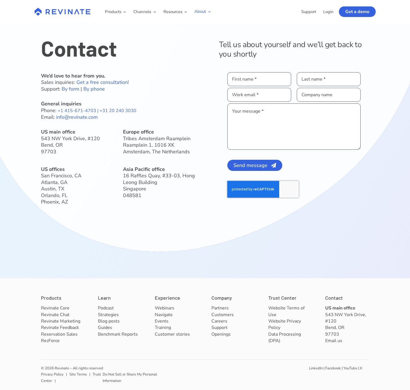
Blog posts (109, 321)
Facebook (333, 368)
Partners (220, 308)
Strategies (108, 315)
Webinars (164, 308)
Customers (222, 315)
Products (51, 298)
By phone (94, 89)
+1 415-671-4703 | (79, 111)
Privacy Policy (52, 374)
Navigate (164, 315)
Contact (334, 298)
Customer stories (172, 334)
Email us (333, 341)
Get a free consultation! (102, 82)
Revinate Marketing (60, 321)
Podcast (106, 308)
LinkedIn (316, 368)
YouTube (350, 368)
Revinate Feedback (60, 327)
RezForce (50, 341)
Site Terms (78, 374)
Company (221, 298)
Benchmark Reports (118, 334)
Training (163, 327)
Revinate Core (55, 308)
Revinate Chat (55, 315)
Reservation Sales (59, 334)
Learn (104, 298)
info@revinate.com (77, 117)
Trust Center (282, 298)
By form (70, 89)
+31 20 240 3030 (118, 111)
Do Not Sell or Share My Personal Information (130, 377)
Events (161, 321)
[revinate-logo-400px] (62, 10)
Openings (221, 334)
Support (219, 327)
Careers (219, 321)
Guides (105, 327)
